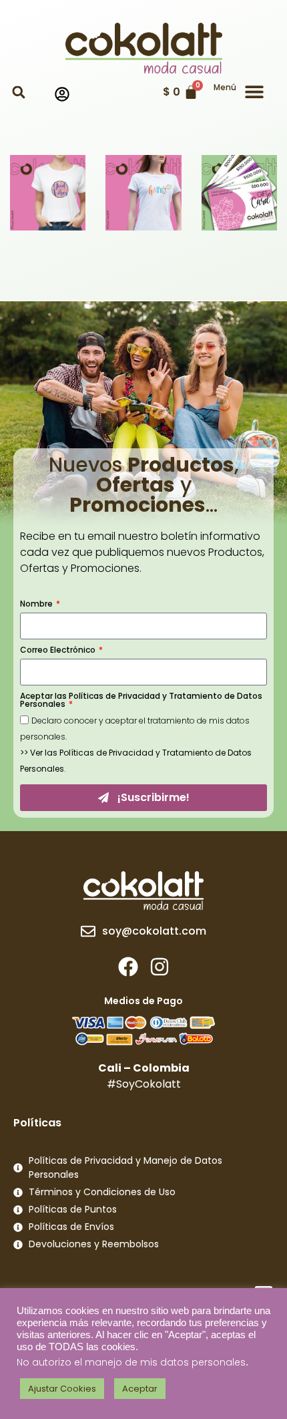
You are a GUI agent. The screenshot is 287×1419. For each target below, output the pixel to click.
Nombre (37, 604)
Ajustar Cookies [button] (62, 1388)
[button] (18, 92)
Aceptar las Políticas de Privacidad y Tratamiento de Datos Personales (141, 701)
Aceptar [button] (140, 1388)
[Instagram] (160, 967)
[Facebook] (128, 967)
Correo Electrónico (58, 650)
